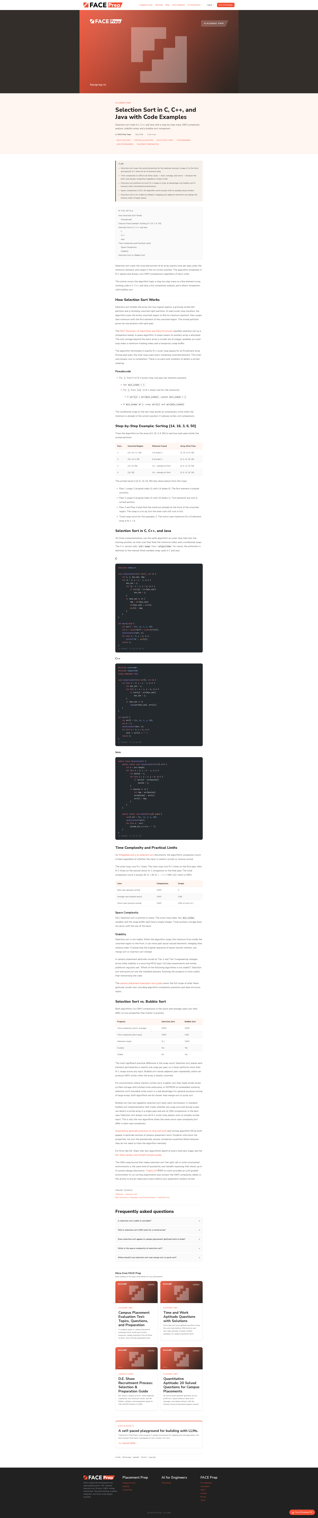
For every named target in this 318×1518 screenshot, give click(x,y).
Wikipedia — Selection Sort (126, 1194)
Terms (202, 1500)
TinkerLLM (151, 1170)
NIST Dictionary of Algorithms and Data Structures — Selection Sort (142, 1197)
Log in (209, 5)
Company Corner (145, 5)
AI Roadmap (166, 1483)
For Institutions (194, 5)
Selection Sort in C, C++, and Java (132, 227)
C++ (123, 235)
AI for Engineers (178, 5)
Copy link (152, 1457)
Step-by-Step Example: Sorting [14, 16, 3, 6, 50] (139, 223)
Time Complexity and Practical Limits (134, 243)
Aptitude (159, 5)
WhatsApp (126, 1457)
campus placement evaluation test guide (141, 983)
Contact (203, 1493)
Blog (167, 5)
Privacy (203, 1497)
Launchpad (204, 1486)
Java (122, 239)
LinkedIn (136, 1457)
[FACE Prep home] (103, 4)
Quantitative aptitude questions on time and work (141, 1130)
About (202, 1490)
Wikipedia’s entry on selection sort (136, 854)
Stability (124, 251)
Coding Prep (127, 1490)
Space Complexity (129, 247)
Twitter (144, 1457)
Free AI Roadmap (226, 5)
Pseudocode (126, 219)
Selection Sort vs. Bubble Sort (131, 255)
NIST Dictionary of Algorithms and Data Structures (146, 331)
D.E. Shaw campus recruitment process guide (138, 1154)
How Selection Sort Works (130, 215)
